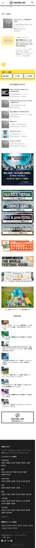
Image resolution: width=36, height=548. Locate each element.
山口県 (23, 501)
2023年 (20, 525)
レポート (19, 450)
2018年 (15, 528)
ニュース (4, 450)
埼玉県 (19, 472)
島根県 (13, 501)
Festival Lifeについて (7, 535)
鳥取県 (18, 501)
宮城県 (18, 463)
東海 (2, 485)
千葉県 (15, 472)
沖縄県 (18, 510)
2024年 (14, 525)
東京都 (3, 472)
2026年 (3, 525)
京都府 (8, 494)
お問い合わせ (6, 537)
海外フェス (4, 453)
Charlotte (21, 545)
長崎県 (3, 513)
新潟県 (3, 481)
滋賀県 (23, 494)
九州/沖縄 (4, 507)
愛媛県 (8, 503)
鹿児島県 (9, 513)
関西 (2, 492)
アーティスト (13, 453)
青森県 (8, 463)
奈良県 (18, 494)
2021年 (30, 525)
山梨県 (13, 481)
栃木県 (8, 474)
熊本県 (23, 510)
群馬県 (3, 474)
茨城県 (24, 472)
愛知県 (8, 488)
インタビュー (12, 450)
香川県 (3, 503)
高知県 (13, 503)
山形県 (28, 463)
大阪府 (3, 494)
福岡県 (28, 510)
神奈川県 (9, 472)
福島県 (3, 465)
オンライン (4, 517)
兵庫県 (13, 494)
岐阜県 (13, 488)
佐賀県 (3, 510)
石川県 (18, 481)
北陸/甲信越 (5, 479)
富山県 (23, 481)
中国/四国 (4, 498)
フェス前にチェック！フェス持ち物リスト (17, 309)
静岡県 (3, 488)
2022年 (25, 525)
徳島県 (28, 501)
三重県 (18, 488)
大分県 (8, 510)
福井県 (28, 481)
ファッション (27, 450)
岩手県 (13, 463)
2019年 (9, 528)
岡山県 (8, 501)
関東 (2, 469)
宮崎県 (13, 510)
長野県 (8, 481)
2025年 (9, 525)
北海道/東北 (5, 460)
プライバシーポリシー (20, 535)
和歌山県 (28, 494)
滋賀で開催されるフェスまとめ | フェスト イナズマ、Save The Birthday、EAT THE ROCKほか (24, 43)
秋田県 (23, 463)
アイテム (21, 453)
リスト (18, 37)
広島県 (3, 501)
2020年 (4, 528)
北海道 (3, 463)
